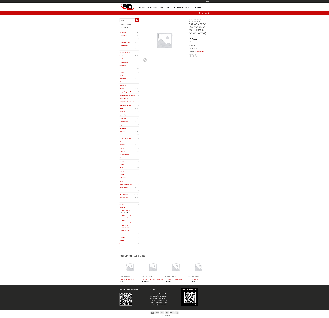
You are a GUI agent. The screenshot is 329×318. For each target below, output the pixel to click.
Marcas (156, 7)
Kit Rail (122, 135)
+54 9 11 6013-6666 (161, 302)
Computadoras (124, 62)
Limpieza (122, 151)
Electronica (123, 85)
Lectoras (122, 144)
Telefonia (122, 244)
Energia (122, 88)
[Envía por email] (196, 55)
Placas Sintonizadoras (126, 184)
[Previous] (119, 272)
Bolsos (121, 49)
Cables (122, 55)
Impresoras (123, 128)
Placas (121, 181)
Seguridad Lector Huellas (127, 222)
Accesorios (123, 32)
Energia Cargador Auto (126, 92)
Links (161, 7)
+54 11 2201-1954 (161, 300)
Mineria (122, 161)
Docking (122, 72)
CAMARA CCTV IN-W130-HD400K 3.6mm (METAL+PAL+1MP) (129, 278)
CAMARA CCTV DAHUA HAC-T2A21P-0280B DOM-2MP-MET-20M (152, 278)
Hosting (167, 7)
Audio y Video (124, 45)
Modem (122, 164)
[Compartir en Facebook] (190, 55)
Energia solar (196, 7)
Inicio (191, 20)
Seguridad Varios (125, 227)
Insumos (122, 131)
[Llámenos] (208, 1)
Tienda (173, 7)
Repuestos (123, 201)
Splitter (122, 240)
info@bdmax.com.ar (160, 305)
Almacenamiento (125, 42)
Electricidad (123, 78)
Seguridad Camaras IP (127, 215)
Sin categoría (123, 234)
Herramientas (124, 121)
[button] (205, 13)
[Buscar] (199, 13)
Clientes (149, 7)
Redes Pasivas (124, 197)
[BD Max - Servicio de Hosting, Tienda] (128, 7)
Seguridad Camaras (195, 21)
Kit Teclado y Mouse (125, 138)
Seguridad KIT (125, 220)
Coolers (122, 69)
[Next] (209, 272)
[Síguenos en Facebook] (205, 1)
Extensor (122, 111)
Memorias (123, 158)
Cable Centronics (125, 52)
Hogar (121, 125)
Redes (121, 191)
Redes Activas (124, 194)
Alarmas (122, 39)
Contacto (180, 7)
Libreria (122, 148)
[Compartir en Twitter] (193, 55)
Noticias (188, 7)
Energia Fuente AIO (125, 98)
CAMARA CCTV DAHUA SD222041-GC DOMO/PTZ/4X (198, 278)
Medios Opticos (124, 154)
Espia (121, 108)
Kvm (121, 141)
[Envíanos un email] (207, 1)
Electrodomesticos (125, 82)
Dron (121, 75)
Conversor (123, 65)
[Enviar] (137, 20)
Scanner (122, 204)
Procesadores (124, 187)
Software (122, 237)
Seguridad (197, 20)
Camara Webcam (125, 210)
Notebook (123, 177)
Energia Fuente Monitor (127, 101)
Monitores (123, 168)
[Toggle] (138, 32)
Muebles (122, 174)
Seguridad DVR (125, 217)
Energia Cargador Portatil (127, 95)
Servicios (142, 7)
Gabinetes (123, 118)
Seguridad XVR (125, 230)
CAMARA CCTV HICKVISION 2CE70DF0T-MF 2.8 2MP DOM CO (174, 278)
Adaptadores (123, 35)
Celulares (122, 59)
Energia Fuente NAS (125, 105)
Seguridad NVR (125, 225)
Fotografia (123, 115)
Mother (122, 171)
